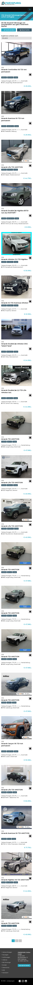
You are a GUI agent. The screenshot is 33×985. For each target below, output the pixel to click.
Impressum (5, 972)
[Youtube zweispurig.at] (26, 981)
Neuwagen (5, 954)
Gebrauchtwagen (7, 952)
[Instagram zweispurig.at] (23, 981)
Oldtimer (4, 960)
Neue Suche (25, 30)
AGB (3, 970)
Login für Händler (25, 965)
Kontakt (4, 965)
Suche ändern (10, 30)
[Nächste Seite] (20, 941)
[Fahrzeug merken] (30, 74)
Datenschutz (5, 967)
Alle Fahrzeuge (6, 962)
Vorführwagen (6, 957)
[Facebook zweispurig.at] (20, 981)
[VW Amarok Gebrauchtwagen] (16, 53)
